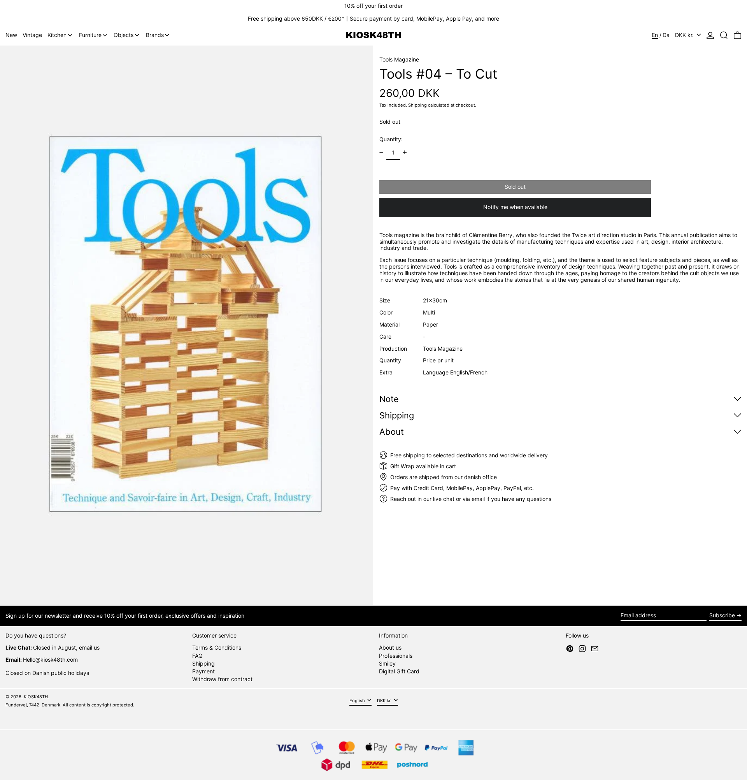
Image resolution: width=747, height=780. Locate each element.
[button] (724, 35)
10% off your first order (373, 5)
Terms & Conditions (216, 647)
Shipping (417, 104)
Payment (203, 671)
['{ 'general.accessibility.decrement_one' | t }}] (381, 152)
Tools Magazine (399, 59)
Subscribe (722, 615)
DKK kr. (685, 35)
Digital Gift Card (399, 671)
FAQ (197, 655)
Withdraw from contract (222, 679)
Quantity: (391, 138)
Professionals (395, 655)
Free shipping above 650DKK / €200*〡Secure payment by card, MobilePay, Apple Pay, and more (373, 18)
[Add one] (405, 152)
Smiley (387, 663)
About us (390, 647)
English (357, 700)
